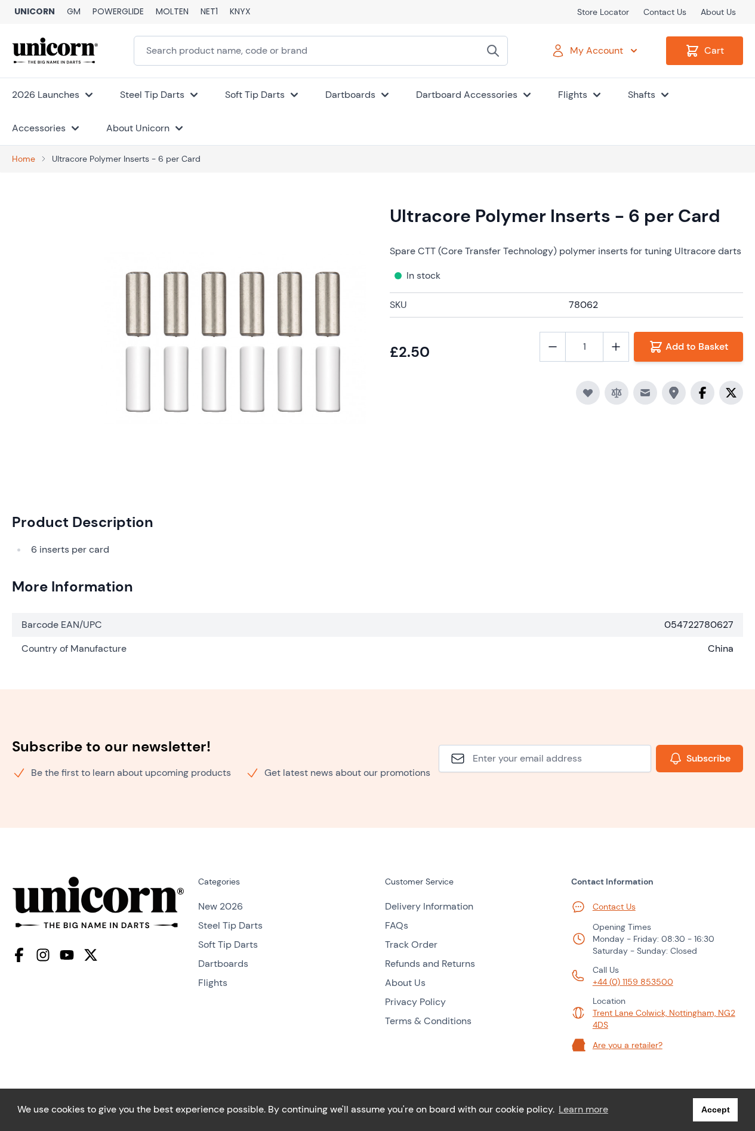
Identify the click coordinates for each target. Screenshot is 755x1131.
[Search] (493, 51)
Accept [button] (715, 1109)
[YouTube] (67, 955)
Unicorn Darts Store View (34, 12)
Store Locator (603, 12)
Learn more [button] (583, 1109)
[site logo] (98, 903)
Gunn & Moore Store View (73, 12)
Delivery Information (429, 906)
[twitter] (91, 955)
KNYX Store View (240, 12)
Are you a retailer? (627, 1045)
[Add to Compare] (616, 393)
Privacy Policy (415, 1002)
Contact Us (664, 12)
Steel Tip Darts (230, 925)
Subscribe (708, 758)
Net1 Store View (209, 12)
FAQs (396, 925)
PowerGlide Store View (118, 12)
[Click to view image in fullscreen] (233, 337)
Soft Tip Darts (228, 944)
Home (23, 158)
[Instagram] (43, 955)
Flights (212, 982)
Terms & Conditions (428, 1021)
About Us (718, 12)
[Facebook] (19, 955)
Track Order (411, 944)
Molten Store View (172, 12)
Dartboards (223, 963)
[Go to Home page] (55, 50)
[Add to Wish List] (588, 393)
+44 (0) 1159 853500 (633, 981)
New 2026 (220, 906)
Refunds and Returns (430, 963)
